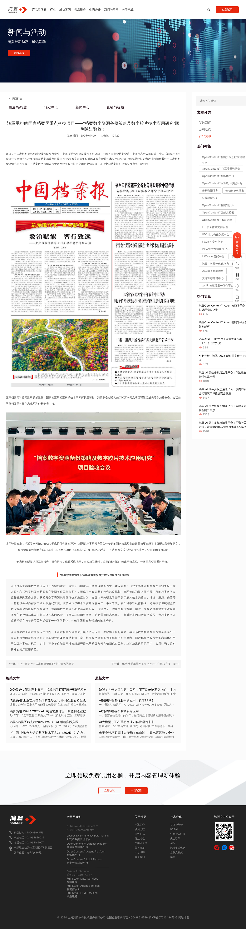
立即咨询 (19, 53)
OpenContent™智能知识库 (218, 205)
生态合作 (95, 9)
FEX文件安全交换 (212, 241)
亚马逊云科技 (177, 833)
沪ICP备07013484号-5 (162, 917)
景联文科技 (176, 852)
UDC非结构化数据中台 (215, 234)
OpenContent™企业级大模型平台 (222, 183)
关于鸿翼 (128, 9)
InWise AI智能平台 (213, 256)
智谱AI (174, 829)
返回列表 (17, 98)
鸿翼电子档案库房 (213, 270)
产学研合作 (141, 843)
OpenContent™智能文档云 (218, 212)
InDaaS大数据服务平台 (216, 249)
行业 (53, 9)
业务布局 (140, 833)
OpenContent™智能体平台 (218, 175)
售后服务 (80, 9)
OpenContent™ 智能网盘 (217, 219)
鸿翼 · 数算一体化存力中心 (218, 263)
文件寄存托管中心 (213, 278)
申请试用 (136, 790)
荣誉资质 (140, 847)
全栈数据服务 (210, 190)
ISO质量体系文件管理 (215, 227)
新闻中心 (82, 107)
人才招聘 (140, 852)
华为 (172, 843)
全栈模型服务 (210, 197)
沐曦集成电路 (177, 847)
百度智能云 (176, 824)
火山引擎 (175, 838)
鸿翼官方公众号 (224, 817)
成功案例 (65, 9)
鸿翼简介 (140, 824)
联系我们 (140, 856)
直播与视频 (115, 107)
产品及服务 (39, 9)
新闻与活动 (111, 9)
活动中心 (51, 107)
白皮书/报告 (18, 107)
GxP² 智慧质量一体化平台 (218, 285)
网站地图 (183, 917)
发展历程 (140, 829)
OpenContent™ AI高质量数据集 (221, 168)
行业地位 (140, 838)
